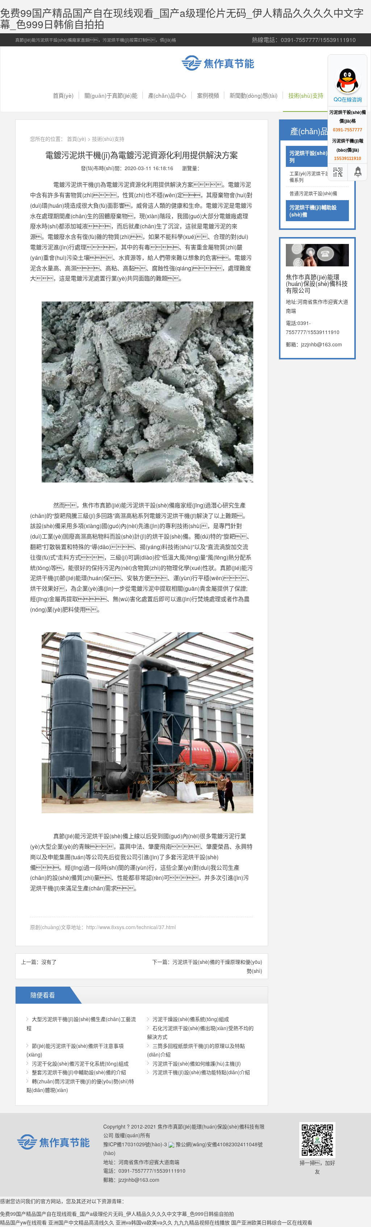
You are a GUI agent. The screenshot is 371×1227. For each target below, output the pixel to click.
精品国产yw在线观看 (23, 1222)
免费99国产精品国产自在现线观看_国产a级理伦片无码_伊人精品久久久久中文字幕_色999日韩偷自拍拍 (182, 18)
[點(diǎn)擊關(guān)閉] (328, 59)
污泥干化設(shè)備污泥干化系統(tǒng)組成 (80, 1063)
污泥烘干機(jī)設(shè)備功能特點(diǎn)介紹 (201, 1072)
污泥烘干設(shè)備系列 (313, 156)
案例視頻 (208, 95)
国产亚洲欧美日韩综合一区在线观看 (271, 1222)
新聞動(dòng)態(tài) (254, 95)
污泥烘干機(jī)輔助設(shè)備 (313, 210)
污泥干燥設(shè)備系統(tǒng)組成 (191, 1018)
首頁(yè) (63, 95)
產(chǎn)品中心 (167, 95)
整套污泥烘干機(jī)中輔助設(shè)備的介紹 (79, 1072)
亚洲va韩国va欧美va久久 (144, 1222)
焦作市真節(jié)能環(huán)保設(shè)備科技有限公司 (223, 63)
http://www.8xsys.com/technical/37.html (131, 927)
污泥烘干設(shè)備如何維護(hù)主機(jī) (197, 1063)
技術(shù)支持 (305, 95)
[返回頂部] (358, 172)
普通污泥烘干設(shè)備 (313, 193)
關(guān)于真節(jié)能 (110, 95)
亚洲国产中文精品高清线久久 (81, 1222)
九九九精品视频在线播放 (202, 1222)
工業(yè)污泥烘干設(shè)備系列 (314, 176)
